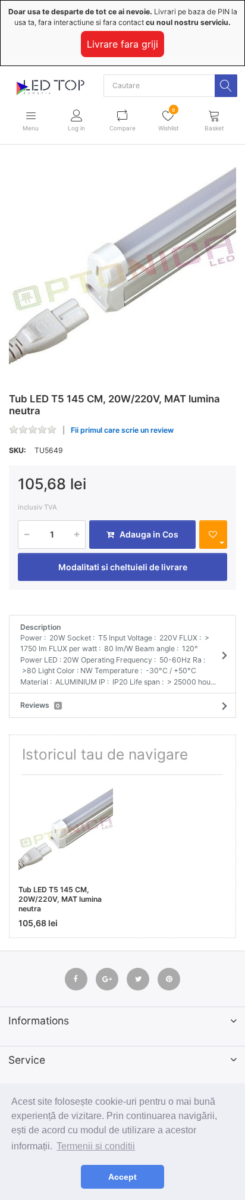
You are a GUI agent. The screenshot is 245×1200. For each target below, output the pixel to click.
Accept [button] (122, 1177)
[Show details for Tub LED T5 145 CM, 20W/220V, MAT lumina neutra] (65, 831)
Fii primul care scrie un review (122, 430)
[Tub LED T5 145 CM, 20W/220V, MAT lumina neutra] (122, 271)
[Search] (226, 85)
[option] (122, 271)
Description (118, 654)
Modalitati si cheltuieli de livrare (122, 567)
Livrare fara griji (122, 44)
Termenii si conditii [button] (95, 1146)
